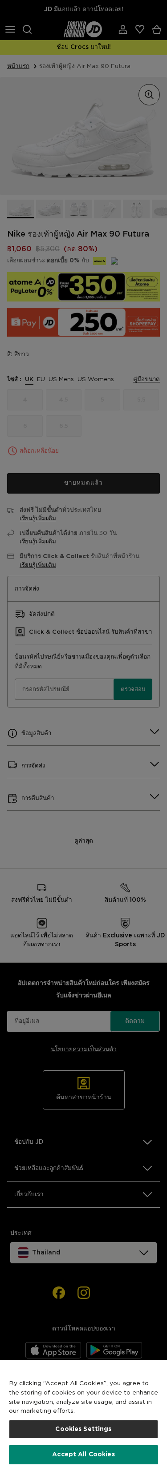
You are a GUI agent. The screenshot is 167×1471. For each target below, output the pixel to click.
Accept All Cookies (83, 1454)
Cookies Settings (83, 1429)
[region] (83, 1415)
